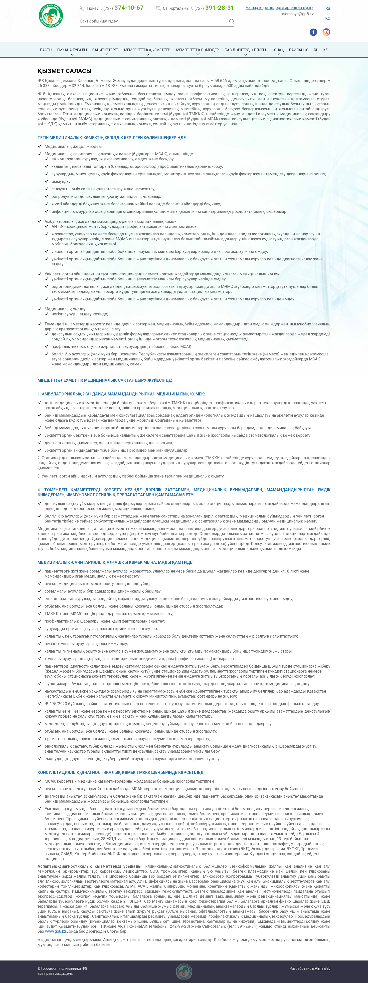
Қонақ (278, 50)
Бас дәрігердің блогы (245, 50)
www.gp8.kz (55, 931)
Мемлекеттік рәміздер (197, 50)
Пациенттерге (105, 50)
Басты (46, 50)
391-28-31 (212, 7)
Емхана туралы (72, 50)
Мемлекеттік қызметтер (147, 50)
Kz (327, 18)
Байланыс (298, 50)
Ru (327, 8)
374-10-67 (121, 7)
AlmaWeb (322, 968)
